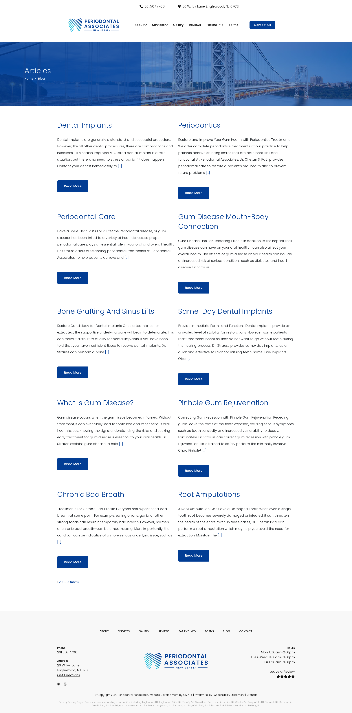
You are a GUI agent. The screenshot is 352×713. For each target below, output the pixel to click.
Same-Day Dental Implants (225, 311)
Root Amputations (209, 494)
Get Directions (68, 675)
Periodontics (199, 125)
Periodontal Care (86, 216)
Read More (73, 186)
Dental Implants (84, 125)
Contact (245, 631)
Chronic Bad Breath (90, 494)
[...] (120, 166)
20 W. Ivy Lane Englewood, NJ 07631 (211, 6)
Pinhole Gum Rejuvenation (223, 403)
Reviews (195, 25)
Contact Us (262, 25)
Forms (233, 25)
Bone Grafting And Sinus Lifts (105, 311)
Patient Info (214, 25)
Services (158, 25)
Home (29, 78)
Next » (74, 582)
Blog (226, 631)
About (139, 25)
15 (68, 582)
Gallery (178, 25)
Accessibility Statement (229, 695)
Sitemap (252, 695)
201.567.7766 (155, 6)
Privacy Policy (203, 695)
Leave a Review (282, 671)
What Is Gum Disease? (95, 403)
